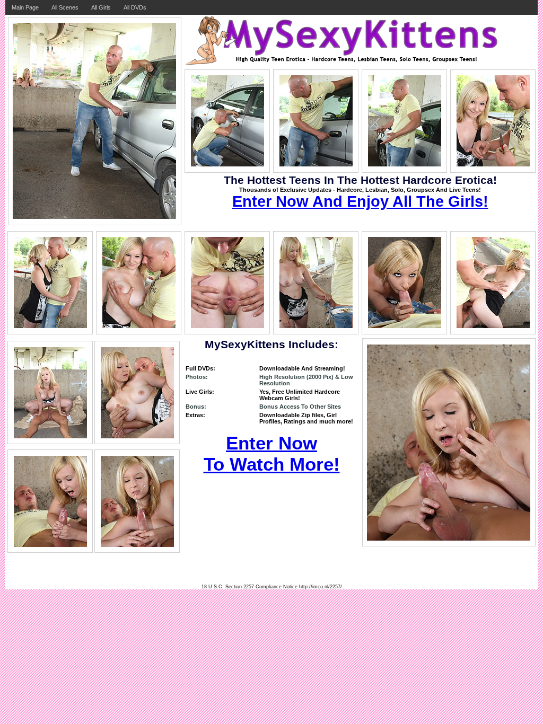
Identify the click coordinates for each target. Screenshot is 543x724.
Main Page (25, 7)
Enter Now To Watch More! (272, 453)
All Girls (101, 7)
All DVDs (135, 7)
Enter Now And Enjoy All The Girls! (360, 201)
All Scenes (64, 7)
